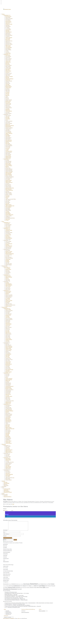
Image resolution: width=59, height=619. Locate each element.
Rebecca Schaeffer (9, 172)
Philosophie (53, 585)
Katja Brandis (8, 33)
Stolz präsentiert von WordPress (8, 618)
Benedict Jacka (8, 101)
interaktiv (3, 481)
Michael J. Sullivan (9, 194)
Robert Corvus (8, 45)
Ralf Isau (7, 97)
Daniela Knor (8, 109)
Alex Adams (8, 223)
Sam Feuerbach (8, 56)
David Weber (8, 433)
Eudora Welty (8, 301)
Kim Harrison (8, 79)
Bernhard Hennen (9, 86)
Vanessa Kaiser (8, 104)
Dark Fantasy (26, 584)
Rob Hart (7, 351)
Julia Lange (7, 116)
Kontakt (3, 493)
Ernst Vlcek (8, 426)
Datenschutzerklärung (7, 496)
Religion (6, 587)
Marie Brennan (8, 34)
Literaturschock (6, 558)
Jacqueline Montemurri (9, 386)
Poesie (4, 587)
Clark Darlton (8, 336)
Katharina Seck (8, 181)
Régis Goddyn (8, 66)
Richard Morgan (8, 387)
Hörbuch (33, 585)
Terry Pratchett (8, 155)
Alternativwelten (6, 583)
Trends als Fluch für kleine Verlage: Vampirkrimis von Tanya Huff (16, 606)
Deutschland (34, 584)
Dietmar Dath (8, 337)
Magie (43, 585)
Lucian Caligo (8, 38)
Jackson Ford (8, 60)
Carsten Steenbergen (9, 190)
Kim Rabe (7, 160)
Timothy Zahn (8, 442)
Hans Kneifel (8, 367)
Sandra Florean (8, 59)
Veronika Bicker (8, 29)
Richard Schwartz (9, 180)
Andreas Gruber (8, 234)
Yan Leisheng (8, 118)
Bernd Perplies (8, 464)
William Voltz (8, 429)
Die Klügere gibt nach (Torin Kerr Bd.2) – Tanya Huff (14, 597)
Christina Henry (8, 87)
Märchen (49, 585)
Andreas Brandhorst (9, 319)
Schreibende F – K (7, 54)
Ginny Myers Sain (9, 140)
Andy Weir (7, 434)
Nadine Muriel (8, 138)
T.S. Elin (7, 50)
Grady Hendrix (8, 85)
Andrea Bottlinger (8, 31)
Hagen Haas (8, 75)
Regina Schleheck (9, 174)
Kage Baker (8, 25)
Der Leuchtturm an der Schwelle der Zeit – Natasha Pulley (15, 598)
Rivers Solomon (8, 185)
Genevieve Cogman (9, 44)
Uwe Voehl (7, 203)
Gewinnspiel (11, 585)
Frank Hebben (8, 352)
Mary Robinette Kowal (9, 369)
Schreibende (4, 486)
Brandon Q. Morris (9, 388)
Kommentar (5, 530)
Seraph (22, 587)
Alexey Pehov (8, 153)
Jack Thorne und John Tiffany (11, 199)
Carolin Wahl (8, 208)
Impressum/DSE (5, 494)
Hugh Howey (8, 355)
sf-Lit (4, 560)
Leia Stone (7, 191)
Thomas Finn (8, 57)
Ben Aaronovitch (8, 16)
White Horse (5, 510)
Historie (24, 585)
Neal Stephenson (8, 297)
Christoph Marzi (8, 128)
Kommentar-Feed (9, 613)
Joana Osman (8, 288)
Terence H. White (8, 215)
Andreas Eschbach (9, 339)
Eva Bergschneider (7, 488)
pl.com (3, 487)
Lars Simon (7, 183)
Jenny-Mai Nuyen (9, 144)
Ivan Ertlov (7, 51)
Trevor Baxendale (8, 313)
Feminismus (4, 585)
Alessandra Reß (8, 162)
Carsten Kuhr (6, 489)
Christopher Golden (9, 232)
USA (44, 587)
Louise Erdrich (8, 272)
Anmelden (7, 610)
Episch (49, 583)
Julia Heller (7, 84)
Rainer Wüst (8, 219)
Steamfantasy (28, 587)
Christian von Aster (9, 24)
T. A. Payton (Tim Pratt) (10, 400)
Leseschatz (5, 555)
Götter (21, 585)
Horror (3, 221)
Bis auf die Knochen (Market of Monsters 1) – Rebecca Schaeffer (16, 599)
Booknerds (5, 545)
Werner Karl (8, 105)
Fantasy (3, 14)
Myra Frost (7, 63)
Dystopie (42, 583)
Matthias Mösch (8, 459)
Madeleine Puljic (8, 156)
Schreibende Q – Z (7, 158)
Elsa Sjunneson (8, 184)
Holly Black (7, 30)
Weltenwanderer (6, 561)
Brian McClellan (8, 131)
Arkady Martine (8, 384)
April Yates (7, 262)
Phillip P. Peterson (9, 463)
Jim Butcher (8, 36)
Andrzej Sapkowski (9, 170)
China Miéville (8, 135)
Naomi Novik (8, 143)
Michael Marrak (8, 126)
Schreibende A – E (7, 15)
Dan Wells (7, 260)
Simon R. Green (8, 70)
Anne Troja (7, 201)
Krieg (35, 585)
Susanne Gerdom (9, 65)
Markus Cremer (8, 450)
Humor (30, 585)
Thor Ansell (7, 312)
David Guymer (8, 74)
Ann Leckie (7, 374)
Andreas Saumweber (9, 171)
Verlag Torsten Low (6, 575)
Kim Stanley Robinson (9, 410)
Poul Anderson (8, 19)
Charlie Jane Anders (9, 18)
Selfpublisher (18, 587)
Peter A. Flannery (9, 58)
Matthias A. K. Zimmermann (10, 304)
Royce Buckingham (9, 35)
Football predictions (8, 604)
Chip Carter (8, 326)
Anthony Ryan (8, 167)
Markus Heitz (8, 83)
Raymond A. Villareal (9, 258)
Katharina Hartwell (9, 80)
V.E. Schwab (8, 178)
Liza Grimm (8, 72)
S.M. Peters (8, 465)
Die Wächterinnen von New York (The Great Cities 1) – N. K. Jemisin (17, 593)
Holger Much (8, 136)
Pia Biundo (7, 316)
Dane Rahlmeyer (8, 161)
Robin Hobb (8, 90)
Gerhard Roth (8, 292)
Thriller (35, 587)
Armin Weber (8, 431)
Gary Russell (8, 413)
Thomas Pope (8, 399)
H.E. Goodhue (8, 233)
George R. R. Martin (9, 127)
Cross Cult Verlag (6, 572)
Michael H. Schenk (9, 251)
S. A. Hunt (7, 94)
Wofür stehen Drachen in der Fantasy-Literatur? (45, 602)
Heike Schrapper (8, 252)
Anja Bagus (7, 447)
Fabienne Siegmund (9, 182)
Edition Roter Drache (6, 574)
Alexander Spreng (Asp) (10, 187)
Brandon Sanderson (9, 168)
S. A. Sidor (7, 255)
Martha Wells (8, 436)
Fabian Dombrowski (9, 452)
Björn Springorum (9, 189)
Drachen (39, 583)
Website (4, 535)
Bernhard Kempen (9, 364)
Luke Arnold (8, 22)
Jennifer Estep (8, 53)
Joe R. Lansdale (8, 241)
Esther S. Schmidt (9, 175)
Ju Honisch (7, 92)
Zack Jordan (8, 360)
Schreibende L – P (7, 114)
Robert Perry (8, 397)
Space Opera (24, 587)
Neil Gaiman (8, 64)
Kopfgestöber (5, 553)
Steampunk (4, 444)
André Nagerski (8, 390)
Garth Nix (7, 142)
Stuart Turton (8, 299)
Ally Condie (7, 331)
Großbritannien (16, 585)
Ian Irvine (7, 98)
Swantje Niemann (9, 141)
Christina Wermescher (9, 214)
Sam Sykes (7, 195)
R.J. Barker (7, 27)
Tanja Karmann (8, 106)
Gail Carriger (8, 448)
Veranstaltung (47, 587)
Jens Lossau (8, 122)
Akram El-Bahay (8, 49)
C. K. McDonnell (8, 132)
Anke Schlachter (8, 173)
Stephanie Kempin (9, 107)
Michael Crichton (8, 333)
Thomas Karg (8, 362)
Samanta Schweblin (9, 294)
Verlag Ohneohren (6, 578)
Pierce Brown (8, 321)
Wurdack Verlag (6, 580)
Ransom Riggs (8, 163)
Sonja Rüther (8, 250)
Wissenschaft (14, 589)
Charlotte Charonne (9, 40)
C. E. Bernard (8, 28)
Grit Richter (8, 470)
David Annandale (8, 21)
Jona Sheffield (8, 416)
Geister (7, 585)
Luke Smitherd (8, 417)
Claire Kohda (8, 280)
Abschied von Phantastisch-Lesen (11, 592)
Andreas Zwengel (8, 264)
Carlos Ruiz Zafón (9, 263)
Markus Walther (8, 210)
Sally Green (8, 69)
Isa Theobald (8, 298)
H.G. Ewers (8, 341)
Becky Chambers (8, 327)
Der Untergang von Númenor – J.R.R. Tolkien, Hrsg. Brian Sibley (16, 596)
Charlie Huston (8, 239)
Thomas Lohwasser (9, 121)
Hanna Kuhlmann (8, 113)
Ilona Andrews (8, 20)
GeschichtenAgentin (6, 552)
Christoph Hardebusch (9, 78)
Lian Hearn (7, 82)
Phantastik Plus (4, 265)
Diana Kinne (8, 279)
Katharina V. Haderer (9, 76)
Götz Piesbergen (6, 491)
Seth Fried (7, 343)
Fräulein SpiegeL (8, 186)
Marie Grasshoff (8, 345)
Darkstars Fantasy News (7, 549)
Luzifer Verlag (5, 577)
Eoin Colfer (7, 330)
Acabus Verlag (5, 566)
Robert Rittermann (9, 409)
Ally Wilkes (7, 261)
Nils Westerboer (8, 438)
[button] (7, 514)
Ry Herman (7, 88)
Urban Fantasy (39, 587)
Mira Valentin (8, 202)
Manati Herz (8, 89)
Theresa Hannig (8, 350)
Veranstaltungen (6, 483)
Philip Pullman (8, 468)
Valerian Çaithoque (9, 37)
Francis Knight (8, 368)
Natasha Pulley (8, 157)
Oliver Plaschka (8, 154)
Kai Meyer (7, 134)
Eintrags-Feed (8, 611)
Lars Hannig (8, 454)
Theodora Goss (8, 67)
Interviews (5, 482)
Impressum (6, 495)
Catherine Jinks (8, 103)
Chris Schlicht (8, 472)
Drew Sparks (8, 418)
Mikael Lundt (8, 124)
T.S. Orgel (7, 148)
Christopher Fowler (9, 230)
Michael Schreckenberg (10, 253)
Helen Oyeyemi (8, 285)
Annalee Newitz (8, 391)
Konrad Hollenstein (9, 238)
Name (4, 532)
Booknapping (5, 544)
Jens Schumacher (9, 177)
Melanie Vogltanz (8, 204)
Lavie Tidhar (8, 476)
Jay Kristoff (7, 112)
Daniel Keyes (8, 365)
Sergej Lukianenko (9, 123)
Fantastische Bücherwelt (7, 550)
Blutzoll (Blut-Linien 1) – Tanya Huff (11, 594)
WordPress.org (8, 614)
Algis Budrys (8, 322)
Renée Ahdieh (8, 17)
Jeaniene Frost (8, 62)
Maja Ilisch (7, 95)
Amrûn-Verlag (5, 569)
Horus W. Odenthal (9, 145)
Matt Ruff (7, 166)
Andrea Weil (8, 212)
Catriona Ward (8, 259)
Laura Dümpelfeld (9, 47)
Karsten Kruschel (8, 371)
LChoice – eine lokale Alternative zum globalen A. (21, 605)
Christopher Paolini (9, 151)
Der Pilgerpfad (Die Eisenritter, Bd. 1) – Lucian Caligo (14, 595)
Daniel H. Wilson (8, 440)
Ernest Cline (8, 329)
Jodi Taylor (7, 196)
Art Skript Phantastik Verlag (8, 570)
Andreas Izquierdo (9, 99)
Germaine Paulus (8, 247)
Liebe (40, 585)
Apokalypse (13, 583)
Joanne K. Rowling (9, 165)
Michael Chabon (8, 269)
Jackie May (7, 129)
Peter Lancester (8, 115)
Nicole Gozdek (8, 68)
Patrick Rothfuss (8, 164)
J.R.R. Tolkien (8, 200)
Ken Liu (7, 119)
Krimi (38, 585)
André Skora (8, 473)
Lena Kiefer (7, 108)
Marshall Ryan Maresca (10, 125)
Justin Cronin (8, 226)
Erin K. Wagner (8, 430)
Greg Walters (8, 209)
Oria (18, 618)
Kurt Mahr (7, 381)
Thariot (7, 197)
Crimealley (5, 547)
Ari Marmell (7, 242)
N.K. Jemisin (8, 102)
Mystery (46, 585)
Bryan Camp (8, 39)
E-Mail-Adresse (6, 534)
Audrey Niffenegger (9, 245)
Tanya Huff (7, 93)
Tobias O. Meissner (9, 133)
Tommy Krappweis (9, 111)
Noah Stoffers (8, 475)
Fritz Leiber (7, 117)
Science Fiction (4, 307)
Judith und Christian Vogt (10, 205)
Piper (13, 504)
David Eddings (8, 48)
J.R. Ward (7, 211)
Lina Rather (7, 406)
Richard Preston (8, 291)
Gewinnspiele (6, 485)
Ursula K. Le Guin (9, 73)
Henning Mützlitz (8, 137)
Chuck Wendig (8, 213)
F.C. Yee (7, 220)
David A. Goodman (9, 347)
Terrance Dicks (8, 338)
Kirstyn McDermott (9, 243)
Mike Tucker (8, 425)
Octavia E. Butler (8, 323)
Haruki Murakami (8, 283)
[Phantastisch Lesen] (7, 9)
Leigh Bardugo (8, 26)
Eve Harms (7, 235)
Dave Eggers (8, 271)
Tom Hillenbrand (8, 354)
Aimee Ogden (8, 146)
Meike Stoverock (8, 192)
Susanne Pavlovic (9, 152)
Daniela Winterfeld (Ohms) (10, 218)
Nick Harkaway (8, 275)
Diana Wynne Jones (9, 359)
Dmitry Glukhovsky (9, 346)
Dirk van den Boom (9, 318)
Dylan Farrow (8, 55)
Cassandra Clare (8, 43)
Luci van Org (8, 147)
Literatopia (5, 556)
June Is (7, 96)
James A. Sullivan (9, 193)
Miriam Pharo (8, 289)
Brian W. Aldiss (8, 309)
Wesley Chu (8, 41)
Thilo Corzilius (8, 46)
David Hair (7, 77)
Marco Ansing (8, 446)
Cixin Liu (7, 376)
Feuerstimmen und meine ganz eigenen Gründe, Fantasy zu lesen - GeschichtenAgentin (20, 602)
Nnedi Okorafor (8, 394)
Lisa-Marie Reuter (9, 408)
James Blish (8, 317)
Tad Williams (8, 216)
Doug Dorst (7, 270)
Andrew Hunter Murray (9, 389)
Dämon (45, 583)
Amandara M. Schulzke (10, 176)
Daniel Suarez (8, 421)
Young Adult (19, 589)
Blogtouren (5, 484)
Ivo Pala (7, 150)
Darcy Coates (8, 225)
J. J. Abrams (8, 268)
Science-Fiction (12, 587)
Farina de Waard (8, 206)
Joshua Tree (8, 424)
